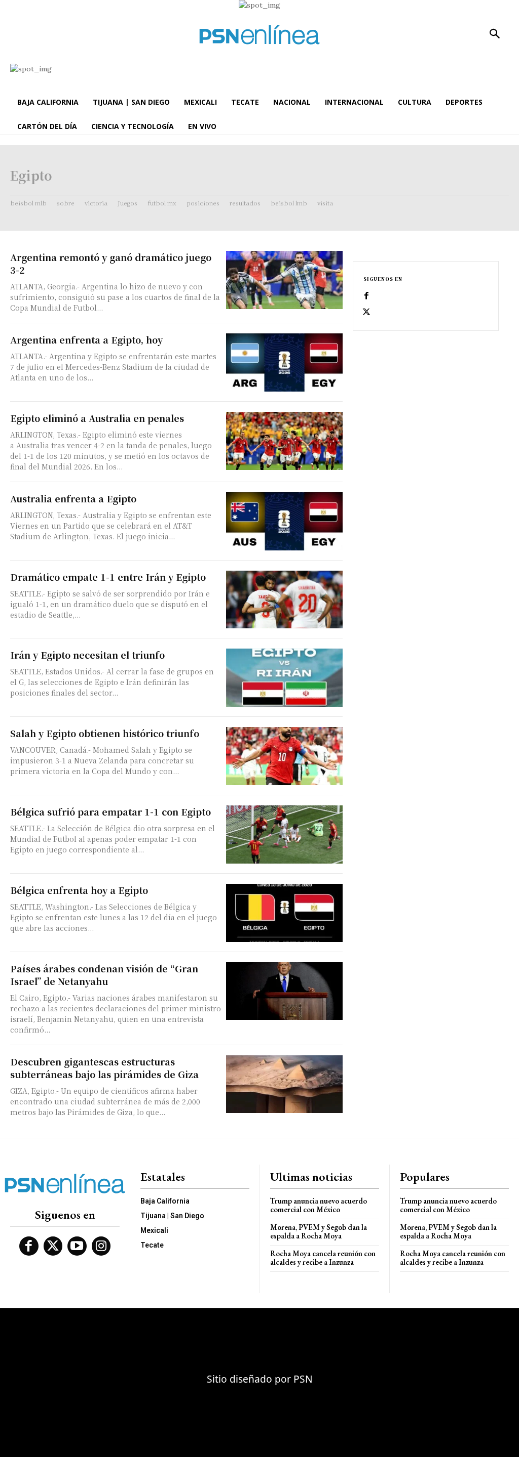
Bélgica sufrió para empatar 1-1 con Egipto (110, 811)
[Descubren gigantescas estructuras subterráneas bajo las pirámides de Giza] (284, 1084)
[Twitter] (366, 312)
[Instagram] (101, 1246)
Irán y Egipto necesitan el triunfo (87, 654)
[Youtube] (77, 1246)
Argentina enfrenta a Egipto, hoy (86, 339)
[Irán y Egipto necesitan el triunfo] (284, 678)
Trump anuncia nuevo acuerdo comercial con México (318, 1205)
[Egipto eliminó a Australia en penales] (284, 441)
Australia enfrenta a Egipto (73, 498)
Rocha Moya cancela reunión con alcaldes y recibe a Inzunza (323, 1258)
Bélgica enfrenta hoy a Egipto (79, 889)
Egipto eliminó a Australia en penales (97, 417)
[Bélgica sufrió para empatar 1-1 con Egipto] (284, 834)
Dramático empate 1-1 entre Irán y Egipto (108, 576)
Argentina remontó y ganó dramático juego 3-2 (110, 263)
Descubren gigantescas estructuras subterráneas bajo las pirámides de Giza (104, 1068)
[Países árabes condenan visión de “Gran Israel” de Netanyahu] (284, 991)
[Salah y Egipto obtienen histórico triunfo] (284, 756)
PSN (303, 1379)
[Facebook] (366, 296)
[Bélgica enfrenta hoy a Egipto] (284, 913)
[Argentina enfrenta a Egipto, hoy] (284, 362)
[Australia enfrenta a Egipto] (284, 521)
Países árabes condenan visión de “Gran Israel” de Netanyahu (104, 975)
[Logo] (259, 35)
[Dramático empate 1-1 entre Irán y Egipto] (284, 600)
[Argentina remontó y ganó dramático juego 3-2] (284, 280)
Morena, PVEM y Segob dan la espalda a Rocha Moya (318, 1231)
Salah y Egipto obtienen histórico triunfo (104, 733)
